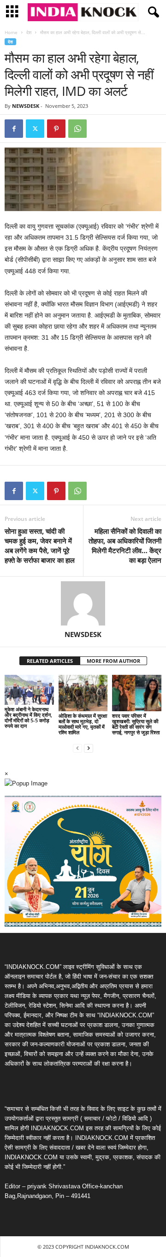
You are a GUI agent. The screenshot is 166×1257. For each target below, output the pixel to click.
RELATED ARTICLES (50, 660)
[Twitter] (35, 128)
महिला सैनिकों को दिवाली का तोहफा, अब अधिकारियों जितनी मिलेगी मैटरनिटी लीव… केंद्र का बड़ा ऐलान (125, 545)
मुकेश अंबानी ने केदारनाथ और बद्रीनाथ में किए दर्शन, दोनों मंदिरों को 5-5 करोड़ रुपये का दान (28, 717)
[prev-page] (77, 748)
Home (11, 32)
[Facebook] (14, 128)
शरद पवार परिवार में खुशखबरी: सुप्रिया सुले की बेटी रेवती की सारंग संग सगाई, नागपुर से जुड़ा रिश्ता (136, 724)
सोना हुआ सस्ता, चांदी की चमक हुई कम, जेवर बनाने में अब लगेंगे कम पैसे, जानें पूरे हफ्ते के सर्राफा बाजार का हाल (40, 545)
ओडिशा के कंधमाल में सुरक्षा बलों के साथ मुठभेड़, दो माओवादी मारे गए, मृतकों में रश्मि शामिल (83, 724)
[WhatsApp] (77, 128)
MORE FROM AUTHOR (113, 660)
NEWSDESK (25, 105)
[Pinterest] (56, 128)
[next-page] (88, 748)
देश (28, 32)
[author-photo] (83, 603)
